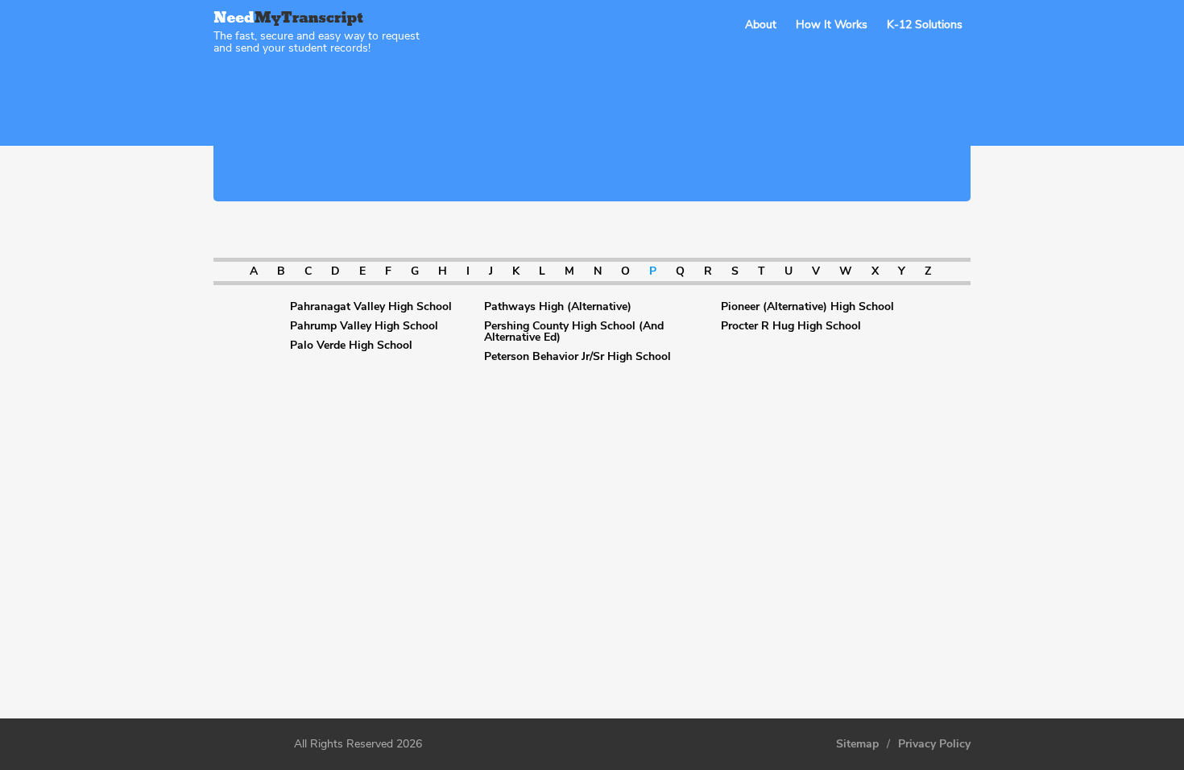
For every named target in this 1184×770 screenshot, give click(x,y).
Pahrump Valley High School (364, 326)
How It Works (831, 24)
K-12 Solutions (925, 24)
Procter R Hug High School (791, 326)
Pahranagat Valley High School (371, 307)
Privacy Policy (934, 744)
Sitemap (857, 744)
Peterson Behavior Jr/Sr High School (577, 356)
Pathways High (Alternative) (557, 307)
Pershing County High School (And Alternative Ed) (574, 332)
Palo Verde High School (351, 345)
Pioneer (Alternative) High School (807, 307)
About (760, 24)
